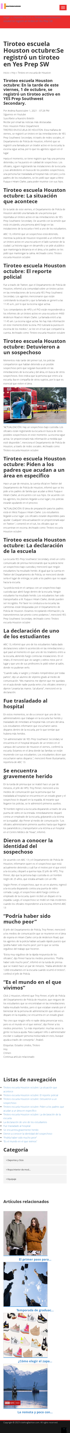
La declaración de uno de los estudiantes (25, 1122)
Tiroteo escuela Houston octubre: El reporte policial (30, 1095)
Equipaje (11, 1179)
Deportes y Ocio (22, 17)
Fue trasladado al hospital (16, 1126)
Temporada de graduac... (35, 1310)
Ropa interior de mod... (19, 1169)
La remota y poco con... (35, 1412)
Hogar (6, 17)
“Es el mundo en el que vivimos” (20, 1141)
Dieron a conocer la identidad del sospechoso (27, 1133)
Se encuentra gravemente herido (20, 1129)
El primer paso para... (35, 1259)
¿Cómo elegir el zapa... (35, 1361)
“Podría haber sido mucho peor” (20, 1137)
